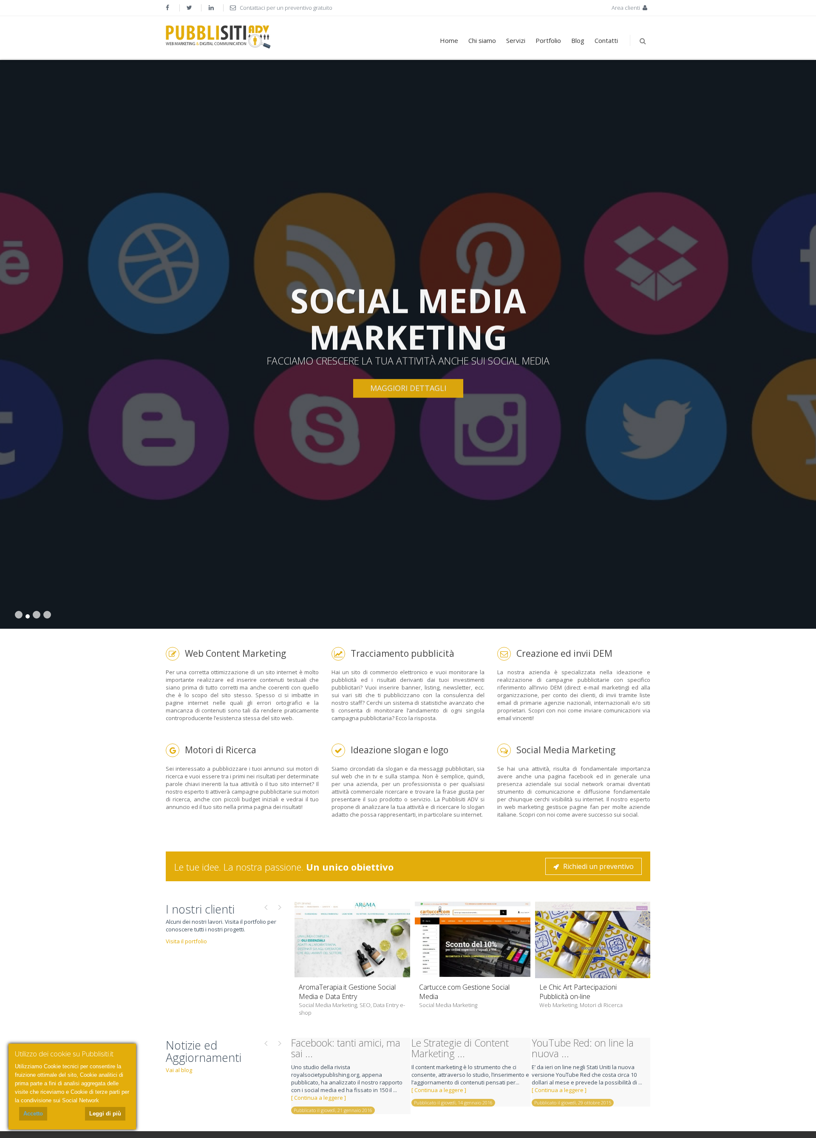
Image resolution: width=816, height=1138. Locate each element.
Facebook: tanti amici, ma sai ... (345, 1048)
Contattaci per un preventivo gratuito (285, 7)
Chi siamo (482, 40)
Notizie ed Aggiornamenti (203, 1051)
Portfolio (548, 40)
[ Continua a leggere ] (318, 1097)
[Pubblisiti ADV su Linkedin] (212, 7)
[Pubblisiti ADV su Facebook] (168, 7)
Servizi (515, 40)
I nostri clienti (200, 909)
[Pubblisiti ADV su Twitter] (190, 7)
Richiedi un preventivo (598, 866)
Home (449, 40)
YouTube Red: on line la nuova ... (583, 1048)
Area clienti (626, 7)
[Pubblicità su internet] (218, 37)
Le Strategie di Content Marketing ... (460, 1048)
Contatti (606, 40)
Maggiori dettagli (408, 388)
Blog (577, 40)
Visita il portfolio (186, 941)
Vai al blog (179, 1070)
